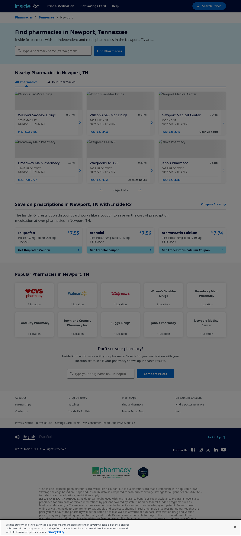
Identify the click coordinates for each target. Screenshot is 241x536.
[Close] (235, 527)
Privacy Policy (56, 532)
